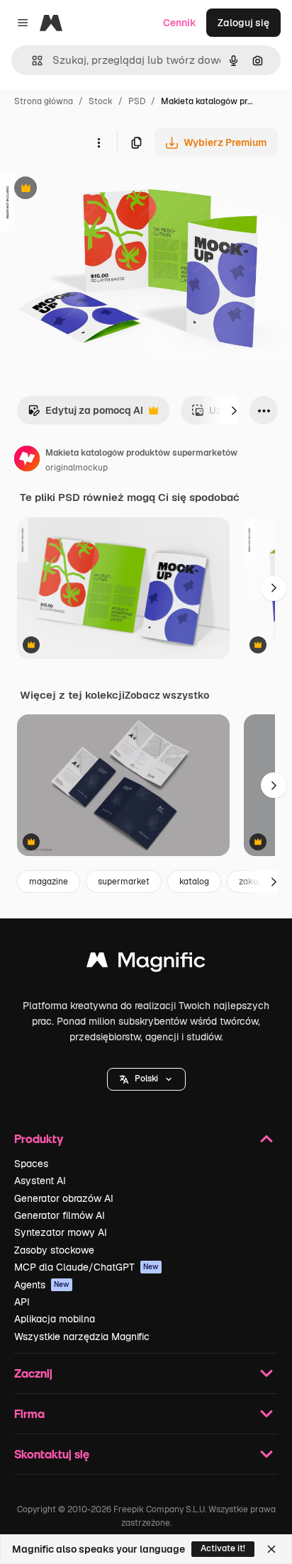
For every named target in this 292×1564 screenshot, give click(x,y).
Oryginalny (98, 189)
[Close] (271, 1549)
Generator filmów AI (59, 1215)
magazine (48, 881)
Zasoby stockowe (54, 1250)
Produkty (38, 1138)
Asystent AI (40, 1180)
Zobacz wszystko (167, 695)
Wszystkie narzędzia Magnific (82, 1336)
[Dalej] (234, 410)
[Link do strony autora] (27, 461)
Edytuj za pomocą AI (85, 414)
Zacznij (33, 1373)
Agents (41, 1284)
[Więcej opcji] (98, 142)
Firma (29, 1413)
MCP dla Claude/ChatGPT (86, 1267)
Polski (146, 1078)
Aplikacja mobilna (54, 1318)
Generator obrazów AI (63, 1198)
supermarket (124, 881)
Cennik (179, 22)
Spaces (31, 1163)
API (22, 1301)
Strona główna (43, 101)
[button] (146, 1079)
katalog (194, 881)
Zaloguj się (243, 22)
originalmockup (76, 467)
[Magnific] (146, 963)
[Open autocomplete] (31, 60)
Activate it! (223, 1548)
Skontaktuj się (51, 1453)
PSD (136, 101)
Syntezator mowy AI (60, 1232)
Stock (101, 101)
